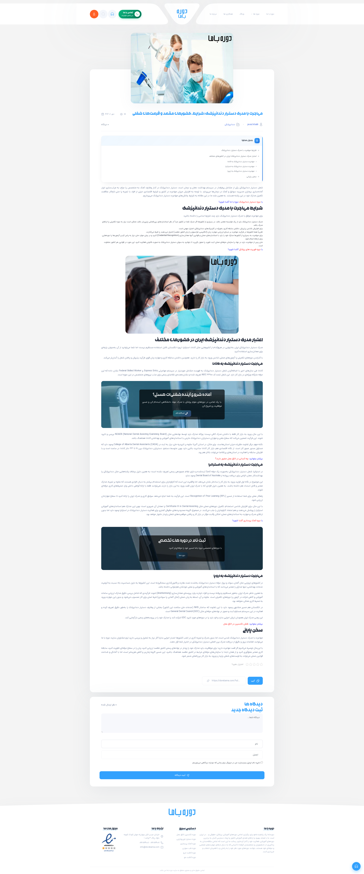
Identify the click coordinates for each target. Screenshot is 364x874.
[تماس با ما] (112, 14)
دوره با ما (270, 14)
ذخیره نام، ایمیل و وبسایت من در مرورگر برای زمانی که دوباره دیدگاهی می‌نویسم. (226, 762)
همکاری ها (228, 14)
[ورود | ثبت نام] (94, 14)
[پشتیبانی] (356, 866)
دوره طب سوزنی (189, 848)
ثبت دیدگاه (180, 775)
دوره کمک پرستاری (188, 843)
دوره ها (256, 14)
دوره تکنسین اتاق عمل (186, 834)
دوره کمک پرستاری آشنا (250, 520)
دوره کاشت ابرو (189, 853)
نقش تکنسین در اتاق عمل (235, 624)
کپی (253, 680)
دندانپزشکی (230, 124)
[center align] (103, 14)
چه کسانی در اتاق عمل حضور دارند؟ (231, 458)
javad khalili (252, 124)
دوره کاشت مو (190, 857)
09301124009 (180, 413)
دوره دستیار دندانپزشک (250, 202)
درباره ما (213, 14)
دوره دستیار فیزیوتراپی (186, 839)
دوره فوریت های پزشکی (250, 249)
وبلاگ (242, 14)
